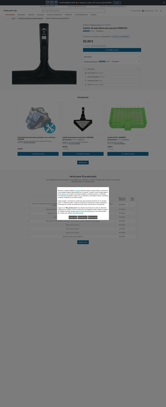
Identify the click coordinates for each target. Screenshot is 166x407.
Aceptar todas (73, 217)
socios (78, 190)
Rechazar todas (92, 217)
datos (64, 194)
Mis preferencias (82, 217)
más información (78, 213)
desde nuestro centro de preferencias (83, 211)
